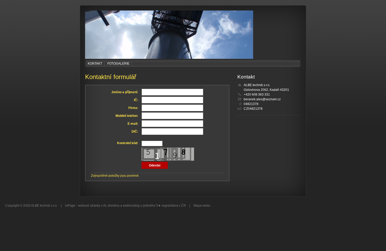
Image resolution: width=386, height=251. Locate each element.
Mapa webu (202, 205)
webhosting (131, 205)
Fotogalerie (118, 63)
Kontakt (95, 63)
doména (113, 205)
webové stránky (89, 205)
